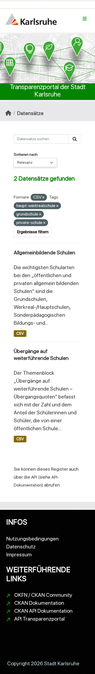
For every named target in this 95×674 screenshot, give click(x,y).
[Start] (8, 113)
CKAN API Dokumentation (43, 611)
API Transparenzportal (39, 619)
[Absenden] (74, 139)
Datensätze (30, 113)
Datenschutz (21, 546)
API (34, 477)
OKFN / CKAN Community (43, 595)
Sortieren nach (25, 154)
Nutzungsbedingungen (32, 538)
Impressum (19, 554)
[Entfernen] (43, 197)
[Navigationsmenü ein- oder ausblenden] (84, 18)
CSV (20, 333)
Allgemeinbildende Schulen (44, 252)
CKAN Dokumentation (39, 603)
